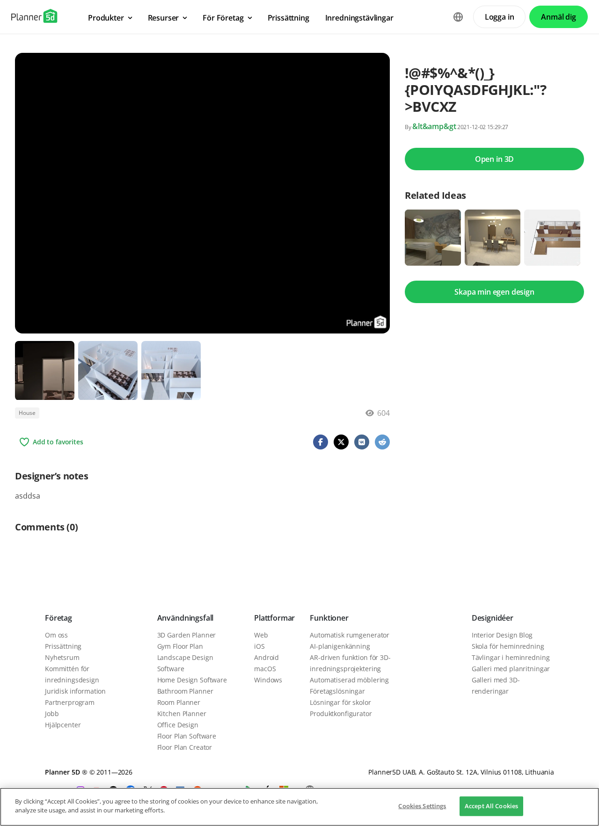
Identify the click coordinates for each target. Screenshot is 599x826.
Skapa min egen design (494, 292)
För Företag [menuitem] (223, 18)
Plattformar (274, 618)
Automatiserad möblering (349, 679)
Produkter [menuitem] (106, 18)
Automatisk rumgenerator (349, 634)
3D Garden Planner (186, 634)
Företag (58, 618)
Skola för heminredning (508, 646)
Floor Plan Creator (184, 747)
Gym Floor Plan (180, 646)
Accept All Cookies (491, 806)
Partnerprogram (70, 702)
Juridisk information (75, 691)
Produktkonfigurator (341, 713)
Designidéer (492, 618)
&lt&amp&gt (434, 126)
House (27, 413)
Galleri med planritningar (511, 668)
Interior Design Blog (502, 634)
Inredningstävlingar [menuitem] (359, 18)
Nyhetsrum (62, 657)
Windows (268, 679)
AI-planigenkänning (340, 646)
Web (261, 634)
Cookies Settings (422, 806)
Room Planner (178, 702)
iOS (259, 646)
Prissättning (63, 646)
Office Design (177, 724)
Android (266, 657)
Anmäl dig (558, 17)
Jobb (51, 713)
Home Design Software (192, 679)
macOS (265, 668)
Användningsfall (185, 618)
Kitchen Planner (181, 713)
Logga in (499, 17)
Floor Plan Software (186, 736)
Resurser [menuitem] (163, 18)
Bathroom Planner (185, 691)
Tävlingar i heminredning (511, 657)
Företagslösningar (337, 691)
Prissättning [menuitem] (288, 18)
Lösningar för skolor (340, 702)
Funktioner (329, 618)
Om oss (56, 634)
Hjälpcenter (62, 724)
